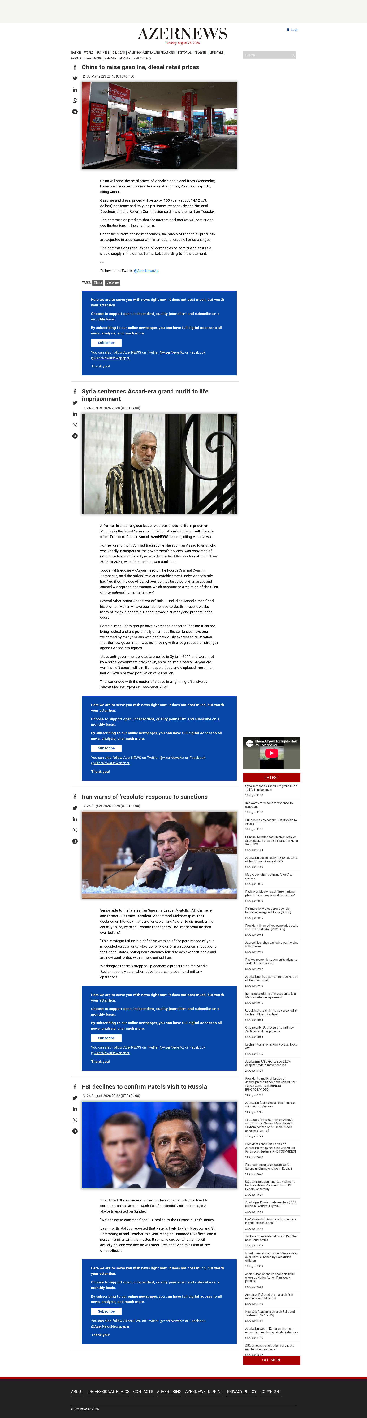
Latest (271, 777)
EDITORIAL (184, 52)
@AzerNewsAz (146, 271)
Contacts (143, 1391)
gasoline (112, 282)
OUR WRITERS (142, 57)
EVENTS (76, 57)
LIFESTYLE (216, 52)
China (98, 282)
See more (271, 1360)
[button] (75, 67)
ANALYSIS (201, 52)
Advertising (169, 1391)
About (77, 1391)
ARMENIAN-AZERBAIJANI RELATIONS (151, 52)
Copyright (271, 1391)
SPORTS (124, 57)
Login (294, 30)
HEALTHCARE (93, 57)
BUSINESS (103, 52)
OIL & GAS (119, 52)
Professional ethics (108, 1391)
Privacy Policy (242, 1391)
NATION (76, 52)
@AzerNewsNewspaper (110, 358)
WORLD (88, 52)
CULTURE (110, 57)
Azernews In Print (204, 1391)
